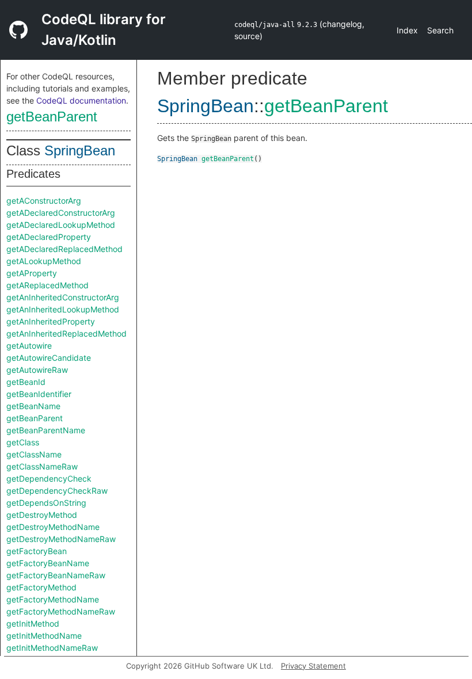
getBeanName (33, 406)
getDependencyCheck (49, 478)
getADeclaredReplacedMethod (64, 249)
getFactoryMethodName (52, 599)
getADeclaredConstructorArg (60, 213)
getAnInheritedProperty (50, 321)
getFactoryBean (36, 551)
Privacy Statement (313, 665)
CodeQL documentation (81, 100)
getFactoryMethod (41, 587)
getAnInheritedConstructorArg (62, 297)
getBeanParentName (45, 430)
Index (407, 30)
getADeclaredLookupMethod (60, 225)
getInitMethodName (44, 635)
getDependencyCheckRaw (57, 490)
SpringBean (79, 150)
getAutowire (29, 345)
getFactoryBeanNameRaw (55, 575)
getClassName (34, 454)
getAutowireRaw (37, 370)
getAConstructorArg (43, 200)
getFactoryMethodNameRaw (60, 611)
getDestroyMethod (41, 515)
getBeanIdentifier (38, 394)
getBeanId (25, 382)
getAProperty (31, 273)
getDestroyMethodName (53, 527)
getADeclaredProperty (48, 237)
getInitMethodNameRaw (52, 648)
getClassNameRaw (42, 466)
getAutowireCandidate (48, 358)
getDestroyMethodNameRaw (61, 539)
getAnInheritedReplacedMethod (66, 333)
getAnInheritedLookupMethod (62, 309)
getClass (22, 442)
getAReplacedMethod (47, 285)
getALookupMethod (43, 261)
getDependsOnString (46, 503)
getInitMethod (32, 623)
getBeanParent (51, 116)
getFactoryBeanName (47, 563)
